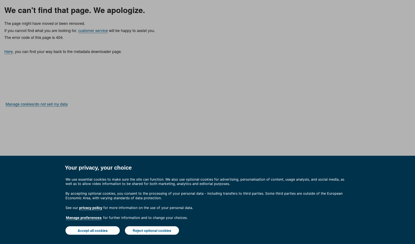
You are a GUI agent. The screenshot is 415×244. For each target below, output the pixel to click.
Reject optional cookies (152, 230)
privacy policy (90, 207)
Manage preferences (84, 217)
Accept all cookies (93, 230)
